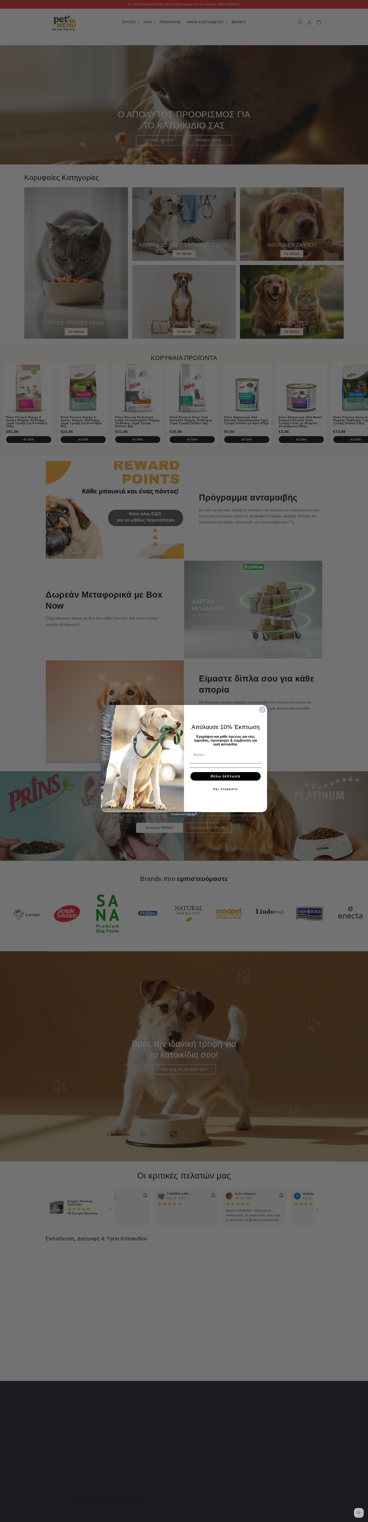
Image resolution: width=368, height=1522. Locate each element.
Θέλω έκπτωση (225, 776)
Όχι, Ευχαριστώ (225, 789)
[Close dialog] (262, 709)
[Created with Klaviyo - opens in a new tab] (184, 814)
